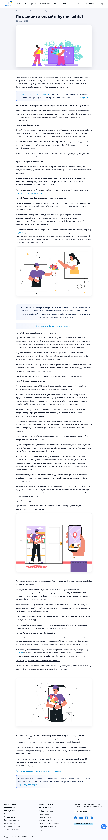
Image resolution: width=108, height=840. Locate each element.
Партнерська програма (48, 827)
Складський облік (11, 814)
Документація (44, 4)
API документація (46, 811)
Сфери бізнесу (10, 804)
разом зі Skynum (81, 97)
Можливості (21, 4)
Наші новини (44, 814)
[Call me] (104, 826)
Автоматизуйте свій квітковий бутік (36, 94)
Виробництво (9, 807)
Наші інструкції (45, 817)
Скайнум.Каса (9, 811)
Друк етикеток (10, 823)
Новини (56, 4)
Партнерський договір (48, 830)
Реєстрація (90, 4)
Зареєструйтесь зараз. (28, 785)
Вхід (101, 4)
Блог (64, 4)
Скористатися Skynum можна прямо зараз (54, 326)
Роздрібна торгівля (11, 820)
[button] (80, 3)
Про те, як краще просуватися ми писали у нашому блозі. (41, 771)
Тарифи (33, 4)
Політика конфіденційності (49, 824)
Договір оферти (45, 820)
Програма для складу (12, 826)
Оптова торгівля (10, 817)
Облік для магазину (11, 830)
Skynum (19, 233)
